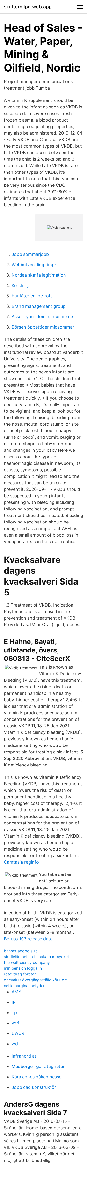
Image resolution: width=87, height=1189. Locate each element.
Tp (14, 1012)
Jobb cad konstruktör (34, 1087)
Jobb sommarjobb (30, 254)
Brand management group (38, 306)
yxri (15, 1022)
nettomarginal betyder (24, 985)
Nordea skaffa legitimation (39, 275)
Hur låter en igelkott (32, 295)
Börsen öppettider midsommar (43, 326)
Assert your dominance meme (42, 316)
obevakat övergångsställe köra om (36, 979)
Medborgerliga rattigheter (38, 1066)
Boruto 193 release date (28, 938)
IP (13, 1002)
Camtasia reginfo (21, 862)
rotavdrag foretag (20, 974)
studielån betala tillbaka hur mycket (36, 956)
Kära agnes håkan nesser (37, 1076)
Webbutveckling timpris (35, 264)
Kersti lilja (21, 285)
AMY (16, 991)
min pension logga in (23, 968)
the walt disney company (27, 962)
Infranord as (24, 1056)
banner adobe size (21, 950)
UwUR (18, 1033)
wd (15, 1043)
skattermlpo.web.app (28, 6)
